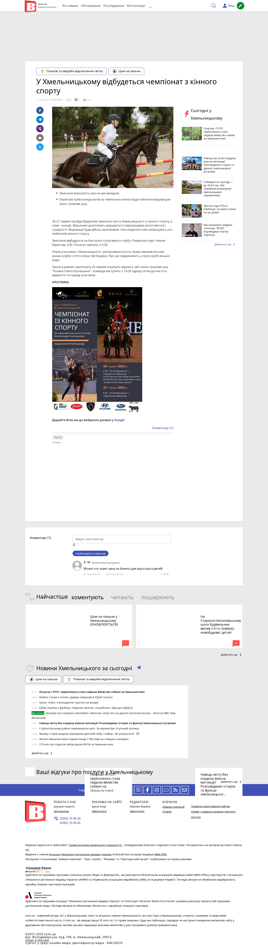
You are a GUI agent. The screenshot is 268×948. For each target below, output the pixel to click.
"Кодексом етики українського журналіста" (95, 845)
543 (87, 100)
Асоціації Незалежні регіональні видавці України (80, 854)
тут (27, 849)
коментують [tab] (87, 597)
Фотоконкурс (136, 6)
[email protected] (37, 940)
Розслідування (113, 6)
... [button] (150, 6)
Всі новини (70, 6)
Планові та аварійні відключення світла (74, 71)
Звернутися (99, 811)
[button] (139, 668)
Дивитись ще (225, 244)
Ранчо (58, 437)
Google (119, 420)
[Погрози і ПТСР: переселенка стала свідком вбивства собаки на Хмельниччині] (78, 762)
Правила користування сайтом (210, 806)
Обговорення (90, 6)
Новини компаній (173, 807)
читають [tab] (122, 597)
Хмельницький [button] (47, 7)
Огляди (167, 811)
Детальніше (61, 811)
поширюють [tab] (157, 597)
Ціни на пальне (129, 71)
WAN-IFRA (161, 854)
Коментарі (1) (162, 428)
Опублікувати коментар (90, 553)
